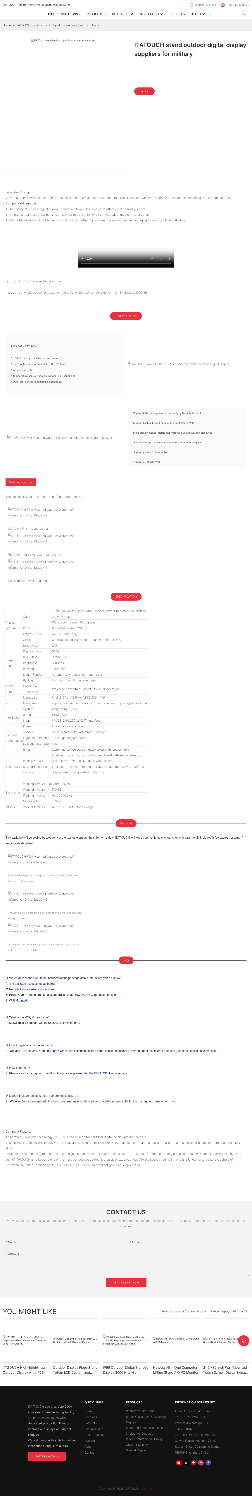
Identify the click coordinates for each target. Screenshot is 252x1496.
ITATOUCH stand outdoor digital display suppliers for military (57, 25)
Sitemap (147, 1488)
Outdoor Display (219, 1311)
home (7, 25)
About (88, 1446)
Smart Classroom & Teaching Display (184, 1311)
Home (88, 1411)
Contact (90, 1452)
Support (89, 1440)
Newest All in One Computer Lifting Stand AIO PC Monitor (176, 1370)
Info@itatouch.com (197, 1411)
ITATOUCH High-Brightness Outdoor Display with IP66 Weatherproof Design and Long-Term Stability (24, 1370)
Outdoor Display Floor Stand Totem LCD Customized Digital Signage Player (75, 1370)
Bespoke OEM (93, 1429)
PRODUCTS (240, 1311)
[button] (210, 14)
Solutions (90, 1417)
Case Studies (93, 1435)
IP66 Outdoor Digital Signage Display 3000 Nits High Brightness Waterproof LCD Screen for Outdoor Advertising (125, 1370)
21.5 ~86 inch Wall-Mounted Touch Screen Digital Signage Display (226, 1370)
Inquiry (144, 91)
